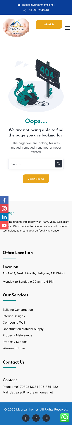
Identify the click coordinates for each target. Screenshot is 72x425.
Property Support (15, 342)
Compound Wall (14, 322)
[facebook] (26, 418)
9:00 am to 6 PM (42, 281)
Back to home (36, 179)
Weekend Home (14, 348)
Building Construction (18, 309)
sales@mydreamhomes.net (37, 4)
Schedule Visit (48, 26)
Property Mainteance (17, 335)
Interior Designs (14, 316)
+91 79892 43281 (38, 10)
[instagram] (46, 418)
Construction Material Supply (23, 329)
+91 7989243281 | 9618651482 (36, 386)
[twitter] (36, 418)
